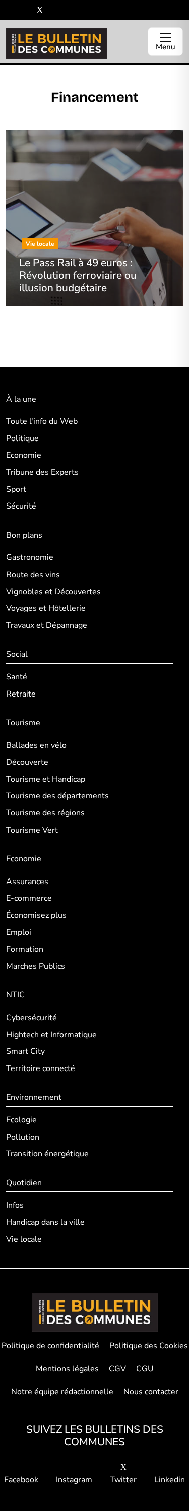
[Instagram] (25, 10)
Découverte (27, 762)
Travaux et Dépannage (46, 625)
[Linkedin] (54, 10)
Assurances (27, 881)
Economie (23, 455)
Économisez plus (36, 915)
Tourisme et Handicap (45, 779)
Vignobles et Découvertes (53, 591)
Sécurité (21, 506)
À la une (21, 399)
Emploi (18, 932)
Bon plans (24, 535)
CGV (117, 1368)
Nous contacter (150, 1391)
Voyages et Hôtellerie (46, 608)
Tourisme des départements (57, 795)
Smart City (25, 1051)
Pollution (22, 1137)
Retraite (21, 694)
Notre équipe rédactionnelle (62, 1391)
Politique (22, 438)
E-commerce (29, 898)
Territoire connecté (40, 1068)
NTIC (15, 994)
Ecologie (21, 1119)
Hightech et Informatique (51, 1034)
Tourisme (23, 722)
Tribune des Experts (42, 472)
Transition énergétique (47, 1153)
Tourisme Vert (32, 830)
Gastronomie (29, 557)
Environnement (33, 1097)
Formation (24, 949)
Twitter (123, 1479)
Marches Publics (35, 966)
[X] (39, 10)
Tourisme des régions (45, 813)
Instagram (74, 1479)
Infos (15, 1205)
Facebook (21, 1479)
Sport (16, 489)
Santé (16, 676)
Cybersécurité (31, 1017)
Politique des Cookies (148, 1345)
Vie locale (24, 1239)
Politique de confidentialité (50, 1345)
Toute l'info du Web (42, 421)
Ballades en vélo (36, 745)
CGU (145, 1368)
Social (17, 654)
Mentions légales (67, 1368)
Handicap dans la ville (45, 1222)
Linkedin (169, 1479)
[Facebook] (10, 10)
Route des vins (33, 574)
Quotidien (24, 1182)
